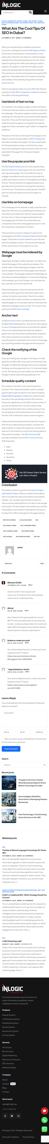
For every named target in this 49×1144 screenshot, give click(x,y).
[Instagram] (18, 1116)
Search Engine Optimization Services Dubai (19, 890)
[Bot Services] (24, 1052)
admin (18, 38)
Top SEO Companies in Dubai (24, 92)
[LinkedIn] (12, 1116)
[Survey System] (24, 1036)
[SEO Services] (24, 1064)
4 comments (26, 38)
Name (6, 732)
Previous (8, 563)
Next (42, 563)
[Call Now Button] (44, 1120)
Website (39, 732)
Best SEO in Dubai (9, 520)
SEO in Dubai (35, 139)
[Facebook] (5, 1116)
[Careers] (24, 1084)
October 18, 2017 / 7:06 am (16, 585)
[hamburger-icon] (45, 11)
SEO (37, 520)
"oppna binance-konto (18, 669)
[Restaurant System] (24, 1032)
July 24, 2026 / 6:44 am (15, 672)
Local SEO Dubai (26, 520)
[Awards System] (24, 1016)
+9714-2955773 (9, 1109)
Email (22, 732)
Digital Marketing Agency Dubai (15, 21)
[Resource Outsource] (24, 1060)
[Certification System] (24, 1020)
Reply (30, 585)
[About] (24, 1080)
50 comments (27, 856)
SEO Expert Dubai (26, 23)
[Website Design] (24, 1068)
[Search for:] (24, 765)
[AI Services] (24, 1048)
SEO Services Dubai (20, 309)
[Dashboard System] (24, 1024)
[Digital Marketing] (24, 1056)
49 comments (28, 900)
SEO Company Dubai (26, 236)
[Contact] (24, 1092)
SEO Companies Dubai (10, 23)
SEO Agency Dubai (35, 21)
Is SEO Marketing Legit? (12, 941)
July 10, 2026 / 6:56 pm (15, 643)
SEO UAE (37, 536)
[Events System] (24, 1028)
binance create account (18, 640)
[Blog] (24, 1088)
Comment (9, 713)
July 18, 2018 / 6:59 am (15, 611)
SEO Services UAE (32, 434)
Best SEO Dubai (11, 324)
